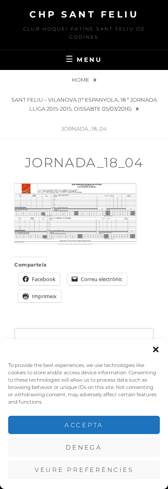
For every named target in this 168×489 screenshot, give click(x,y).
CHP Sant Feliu (84, 14)
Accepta (84, 425)
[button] (156, 349)
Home (81, 79)
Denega (84, 447)
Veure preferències (84, 470)
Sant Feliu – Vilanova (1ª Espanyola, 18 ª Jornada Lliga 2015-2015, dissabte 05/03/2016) (84, 103)
